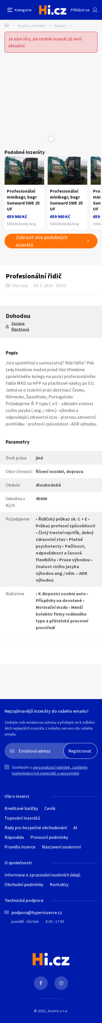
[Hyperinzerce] (53, 9)
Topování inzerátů (22, 818)
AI (75, 827)
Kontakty (59, 884)
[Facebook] (41, 983)
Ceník (49, 808)
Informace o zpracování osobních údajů (42, 875)
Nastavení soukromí (61, 847)
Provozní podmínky (49, 837)
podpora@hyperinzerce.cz (36, 912)
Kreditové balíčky (21, 808)
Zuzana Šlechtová (20, 326)
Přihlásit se (80, 9)
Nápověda (14, 837)
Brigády (60, 25)
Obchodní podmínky (24, 884)
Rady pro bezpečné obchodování (36, 827)
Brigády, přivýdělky (32, 25)
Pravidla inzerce (20, 847)
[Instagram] (61, 983)
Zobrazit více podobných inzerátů (41, 241)
